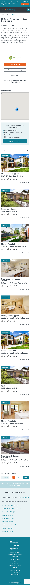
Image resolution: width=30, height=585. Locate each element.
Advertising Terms (15, 565)
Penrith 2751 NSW (7, 531)
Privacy (15, 561)
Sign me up (25, 4)
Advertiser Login (15, 574)
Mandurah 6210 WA (8, 518)
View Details (23, 183)
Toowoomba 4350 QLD (9, 525)
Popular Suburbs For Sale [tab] (10, 497)
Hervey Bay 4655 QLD (8, 512)
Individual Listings (15, 572)
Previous (5, 477)
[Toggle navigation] (2, 9)
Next (25, 477)
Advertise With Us (15, 570)
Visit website (14, 76)
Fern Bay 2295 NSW (8, 515)
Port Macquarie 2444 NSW (10, 505)
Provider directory (15, 552)
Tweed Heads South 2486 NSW (11, 509)
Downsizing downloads (15, 554)
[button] (17, 109)
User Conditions (15, 559)
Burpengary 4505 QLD (9, 521)
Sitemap (15, 567)
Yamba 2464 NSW (7, 528)
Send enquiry (14, 64)
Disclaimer (15, 563)
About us (15, 556)
